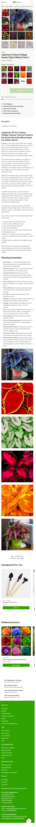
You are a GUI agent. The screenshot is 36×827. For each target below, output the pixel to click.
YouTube (4, 784)
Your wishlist (5, 736)
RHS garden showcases (9, 772)
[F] (4, 75)
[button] (7, 89)
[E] (29, 69)
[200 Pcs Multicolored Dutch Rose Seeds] (16, 641)
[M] (16, 81)
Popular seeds (6, 750)
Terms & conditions (7, 716)
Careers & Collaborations (9, 723)
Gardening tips (6, 767)
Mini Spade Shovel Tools (10, 602)
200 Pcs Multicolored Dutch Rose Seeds (14, 659)
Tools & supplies (6, 753)
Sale (2, 758)
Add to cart (21, 91)
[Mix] (23, 81)
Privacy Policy (6, 713)
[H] (16, 75)
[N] (29, 81)
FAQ (2, 741)
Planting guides (6, 765)
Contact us (4, 738)
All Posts (4, 770)
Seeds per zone (6, 755)
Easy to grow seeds (7, 748)
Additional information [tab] (9, 126)
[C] (16, 69)
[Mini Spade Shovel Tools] (16, 583)
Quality (3, 711)
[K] (4, 81)
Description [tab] (5, 121)
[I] (23, 75)
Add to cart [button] (16, 607)
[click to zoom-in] (17, 24)
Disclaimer (4, 721)
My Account (5, 733)
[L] (10, 81)
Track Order (5, 730)
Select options (16, 665)
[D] (23, 69)
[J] (29, 75)
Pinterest (4, 782)
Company (4, 708)
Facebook (4, 779)
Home (3, 6)
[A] (4, 69)
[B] (10, 69)
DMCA (3, 718)
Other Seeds (9, 6)
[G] (10, 75)
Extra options (6, 600)
